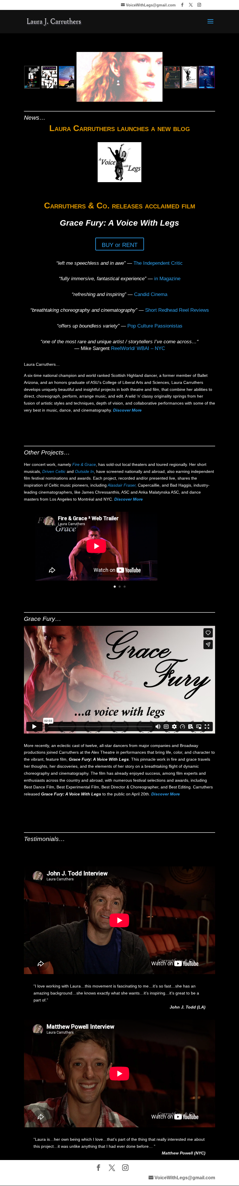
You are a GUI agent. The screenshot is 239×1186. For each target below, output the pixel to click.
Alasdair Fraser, (123, 485)
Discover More (127, 410)
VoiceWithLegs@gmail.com (184, 1177)
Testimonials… (44, 838)
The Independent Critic (158, 263)
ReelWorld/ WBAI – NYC (138, 348)
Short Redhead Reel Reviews (177, 310)
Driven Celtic (54, 471)
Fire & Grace (84, 464)
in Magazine (167, 278)
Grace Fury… (42, 618)
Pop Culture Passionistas (154, 326)
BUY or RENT (120, 245)
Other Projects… (47, 452)
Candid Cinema (150, 294)
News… (34, 117)
